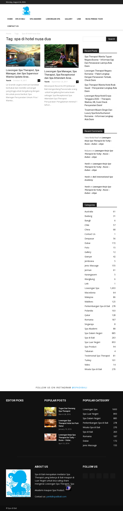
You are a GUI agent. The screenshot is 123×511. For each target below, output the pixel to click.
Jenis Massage (92, 265)
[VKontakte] (110, 2)
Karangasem (91, 274)
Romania (89, 319)
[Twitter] (100, 2)
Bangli (88, 220)
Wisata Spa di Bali (93, 369)
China (87, 229)
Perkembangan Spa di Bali (97, 306)
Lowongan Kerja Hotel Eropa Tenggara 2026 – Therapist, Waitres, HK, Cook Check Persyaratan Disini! (98, 100)
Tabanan (89, 351)
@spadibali (79, 387)
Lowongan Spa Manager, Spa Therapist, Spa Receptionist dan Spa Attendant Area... (60, 74)
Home (10, 19)
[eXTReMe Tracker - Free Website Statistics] (68, 490)
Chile (87, 225)
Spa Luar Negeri (92, 342)
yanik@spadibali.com (56, 496)
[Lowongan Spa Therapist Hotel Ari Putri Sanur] (50, 423)
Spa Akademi (35, 19)
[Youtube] (114, 2)
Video (87, 364)
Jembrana (89, 261)
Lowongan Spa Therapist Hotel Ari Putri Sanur (69, 423)
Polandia (89, 310)
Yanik (8, 80)
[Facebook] (95, 2)
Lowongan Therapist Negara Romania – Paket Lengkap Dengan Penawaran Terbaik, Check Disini (98, 75)
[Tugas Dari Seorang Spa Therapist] (50, 411)
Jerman (88, 270)
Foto (87, 247)
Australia (89, 211)
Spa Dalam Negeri (93, 333)
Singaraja (89, 324)
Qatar (87, 315)
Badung (88, 216)
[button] (113, 19)
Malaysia (89, 297)
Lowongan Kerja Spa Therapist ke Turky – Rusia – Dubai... (67, 437)
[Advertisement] (82, 10)
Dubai (87, 243)
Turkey (88, 360)
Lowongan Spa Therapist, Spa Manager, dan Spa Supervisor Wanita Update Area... (22, 73)
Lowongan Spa (53, 19)
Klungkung (90, 279)
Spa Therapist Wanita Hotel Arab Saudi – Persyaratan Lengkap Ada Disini (101, 88)
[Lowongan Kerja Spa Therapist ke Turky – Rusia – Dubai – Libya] (50, 437)
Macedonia (90, 292)
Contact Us (13, 26)
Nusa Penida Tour (94, 19)
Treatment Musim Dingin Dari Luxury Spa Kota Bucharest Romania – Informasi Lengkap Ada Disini (99, 115)
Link (79, 19)
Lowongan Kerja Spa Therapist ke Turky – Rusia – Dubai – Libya (98, 140)
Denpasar (89, 238)
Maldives (89, 301)
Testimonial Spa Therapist (97, 355)
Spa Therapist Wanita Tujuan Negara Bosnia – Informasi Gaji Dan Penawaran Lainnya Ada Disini (99, 61)
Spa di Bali (20, 19)
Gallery (68, 19)
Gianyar (88, 256)
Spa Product (90, 346)
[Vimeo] (105, 2)
